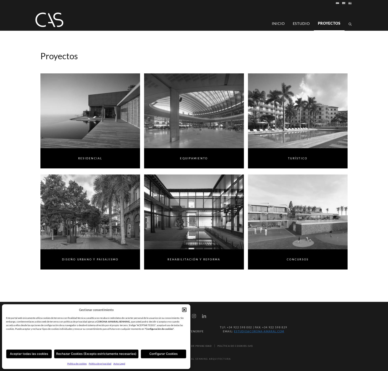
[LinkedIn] (204, 316)
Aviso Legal (119, 363)
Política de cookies (77, 363)
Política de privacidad (100, 363)
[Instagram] (194, 316)
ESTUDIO (301, 23)
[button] (184, 310)
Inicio (278, 23)
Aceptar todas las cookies (29, 354)
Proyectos (329, 23)
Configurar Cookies (163, 354)
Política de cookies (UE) (235, 346)
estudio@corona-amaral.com (259, 331)
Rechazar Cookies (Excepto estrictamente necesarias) (96, 354)
